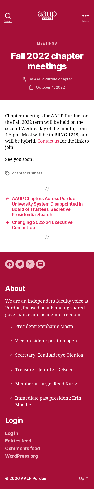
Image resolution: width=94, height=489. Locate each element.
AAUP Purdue (33, 478)
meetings (47, 43)
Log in (11, 433)
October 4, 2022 (50, 87)
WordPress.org (21, 456)
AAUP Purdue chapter (53, 79)
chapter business (27, 173)
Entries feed (18, 440)
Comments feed (22, 448)
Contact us (48, 141)
